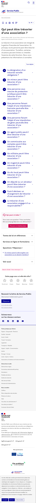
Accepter (5, 500)
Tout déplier (30, 64)
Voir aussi (7, 261)
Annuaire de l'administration (8, 383)
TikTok (8, 321)
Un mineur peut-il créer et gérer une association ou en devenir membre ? (17, 254)
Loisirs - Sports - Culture (7, 357)
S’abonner (6, 301)
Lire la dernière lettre (6, 305)
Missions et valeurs (6, 396)
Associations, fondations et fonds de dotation (12, 359)
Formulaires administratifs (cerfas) (9, 369)
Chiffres (3, 390)
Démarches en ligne (6, 366)
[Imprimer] (9, 22)
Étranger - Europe (5, 354)
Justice (3, 351)
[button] (16, 22)
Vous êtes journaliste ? (6, 404)
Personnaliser (19, 500)
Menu (33, 3)
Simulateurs (4, 372)
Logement (3, 343)
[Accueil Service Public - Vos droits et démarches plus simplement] (12, 13)
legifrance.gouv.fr (6, 441)
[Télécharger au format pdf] (6, 22)
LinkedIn (13, 321)
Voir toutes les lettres (6, 307)
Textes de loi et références (14, 235)
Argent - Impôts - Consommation (9, 348)
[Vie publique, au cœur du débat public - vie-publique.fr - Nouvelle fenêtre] (18, 464)
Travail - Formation (6, 340)
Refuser (12, 500)
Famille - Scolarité (5, 334)
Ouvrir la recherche (28, 2)
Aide (2, 399)
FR (31, 23)
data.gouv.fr (5, 445)
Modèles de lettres (6, 375)
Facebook (3, 321)
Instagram (18, 321)
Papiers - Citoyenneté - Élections (9, 331)
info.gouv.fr (18, 441)
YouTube (22, 321)
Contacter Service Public (7, 407)
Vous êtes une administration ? (9, 401)
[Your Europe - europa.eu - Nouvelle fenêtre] (18, 454)
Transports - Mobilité (6, 345)
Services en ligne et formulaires (16, 241)
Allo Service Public (6, 380)
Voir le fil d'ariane (5, 17)
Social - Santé (4, 337)
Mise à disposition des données (9, 393)
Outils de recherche (6, 378)
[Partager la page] (13, 22)
